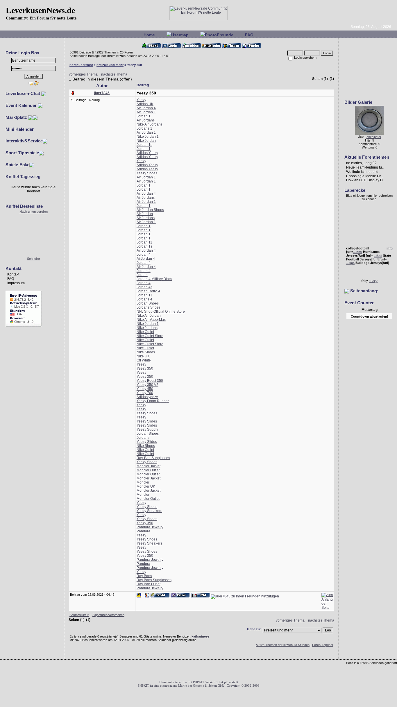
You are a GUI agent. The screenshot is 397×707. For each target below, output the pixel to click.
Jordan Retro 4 (148, 291)
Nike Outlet (145, 332)
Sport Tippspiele (22, 152)
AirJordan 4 (146, 259)
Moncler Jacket (148, 466)
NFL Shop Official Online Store (161, 311)
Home (149, 35)
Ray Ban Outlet (148, 584)
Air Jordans (146, 120)
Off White (144, 360)
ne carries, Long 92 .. (362, 163)
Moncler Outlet (148, 470)
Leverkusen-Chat (23, 93)
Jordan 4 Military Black (154, 279)
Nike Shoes (146, 352)
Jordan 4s (144, 287)
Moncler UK (146, 486)
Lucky (373, 281)
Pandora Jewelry (150, 527)
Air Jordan (145, 214)
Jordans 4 (144, 299)
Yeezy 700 (145, 393)
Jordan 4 (144, 255)
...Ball (378, 254)
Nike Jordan (146, 141)
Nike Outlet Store (150, 336)
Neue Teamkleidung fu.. (365, 167)
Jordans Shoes (148, 307)
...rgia (350, 261)
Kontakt (13, 274)
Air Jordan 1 (146, 112)
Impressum (16, 283)
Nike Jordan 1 (148, 137)
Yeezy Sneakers (149, 511)
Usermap (180, 35)
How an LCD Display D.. (365, 180)
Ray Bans (144, 576)
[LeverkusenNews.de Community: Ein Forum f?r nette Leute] (198, 19)
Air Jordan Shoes (150, 210)
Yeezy (141, 100)
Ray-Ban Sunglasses (153, 458)
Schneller (33, 258)
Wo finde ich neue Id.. (363, 172)
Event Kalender (22, 105)
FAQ (249, 35)
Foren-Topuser (322, 645)
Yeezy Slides (147, 421)
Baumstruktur (79, 615)
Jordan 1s (144, 145)
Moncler (143, 482)
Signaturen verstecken (108, 615)
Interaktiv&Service (24, 140)
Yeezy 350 (145, 368)
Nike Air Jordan (149, 316)
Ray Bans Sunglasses (154, 580)
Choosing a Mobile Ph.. (364, 176)
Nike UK (143, 356)
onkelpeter (373, 137)
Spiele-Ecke (17, 164)
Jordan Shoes (148, 303)
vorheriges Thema (83, 74)
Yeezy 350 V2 (147, 385)
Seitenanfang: (363, 290)
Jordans (143, 438)
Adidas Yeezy (147, 153)
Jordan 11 (144, 242)
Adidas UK (145, 104)
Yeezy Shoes (147, 173)
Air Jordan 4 (146, 108)
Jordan (142, 275)
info (390, 246)
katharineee (200, 636)
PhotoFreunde (219, 35)
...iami (357, 250)
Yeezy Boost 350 (150, 381)
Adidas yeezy (147, 397)
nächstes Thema (114, 74)
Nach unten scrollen (33, 211)
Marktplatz (17, 117)
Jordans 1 (144, 128)
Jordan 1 (144, 116)
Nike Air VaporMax (151, 320)
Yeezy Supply (147, 429)
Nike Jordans (147, 328)
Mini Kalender (20, 129)
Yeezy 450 (145, 389)
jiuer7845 (102, 93)
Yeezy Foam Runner (153, 401)
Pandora (143, 531)
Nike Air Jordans (149, 124)
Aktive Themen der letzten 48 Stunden (283, 645)
